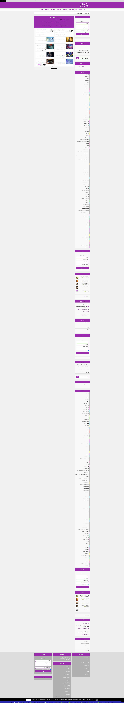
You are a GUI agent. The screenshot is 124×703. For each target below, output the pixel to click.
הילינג (76, 9)
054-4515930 (62, 658)
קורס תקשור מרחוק (67, 685)
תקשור (42, 9)
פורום (88, 659)
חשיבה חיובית (65, 9)
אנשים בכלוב (87, 650)
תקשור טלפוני (44, 48)
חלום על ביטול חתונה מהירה (85, 643)
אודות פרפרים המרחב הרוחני (85, 662)
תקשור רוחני (40, 33)
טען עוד (54, 68)
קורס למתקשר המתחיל (38, 45)
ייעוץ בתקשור (63, 29)
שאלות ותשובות (86, 665)
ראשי (84, 9)
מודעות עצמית (53, 9)
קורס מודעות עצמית (67, 688)
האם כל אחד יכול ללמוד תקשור (41, 56)
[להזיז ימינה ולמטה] (1, 1)
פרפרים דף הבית (82, 13)
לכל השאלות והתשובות (85, 315)
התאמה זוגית (68, 666)
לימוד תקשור (68, 671)
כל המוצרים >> (87, 296)
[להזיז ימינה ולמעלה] (1, 0)
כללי (45, 45)
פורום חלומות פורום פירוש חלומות (84, 50)
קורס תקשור (39, 61)
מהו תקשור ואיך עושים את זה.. (60, 64)
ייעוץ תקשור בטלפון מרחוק (66, 683)
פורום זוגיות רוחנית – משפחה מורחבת (84, 366)
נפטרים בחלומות (39, 29)
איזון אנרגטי (68, 680)
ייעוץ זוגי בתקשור (67, 682)
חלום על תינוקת (86, 322)
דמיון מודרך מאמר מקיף (66, 677)
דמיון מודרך (80, 9)
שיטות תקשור (41, 47)
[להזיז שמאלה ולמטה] (0, 1)
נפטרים (42, 29)
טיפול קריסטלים (59, 9)
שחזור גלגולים (47, 9)
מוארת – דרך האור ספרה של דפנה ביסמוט (83, 45)
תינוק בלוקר (87, 327)
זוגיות (73, 9)
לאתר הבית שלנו (86, 657)
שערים (88, 329)
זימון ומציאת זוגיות (67, 691)
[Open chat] (122, 700)
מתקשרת (45, 29)
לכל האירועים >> (82, 66)
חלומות (69, 9)
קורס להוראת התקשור (43, 30)
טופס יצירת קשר (86, 668)
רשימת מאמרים (86, 660)
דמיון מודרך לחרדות (67, 674)
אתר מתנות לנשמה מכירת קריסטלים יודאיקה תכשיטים (62, 696)
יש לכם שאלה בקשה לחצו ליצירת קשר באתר (106, 702)
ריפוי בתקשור (61, 61)
